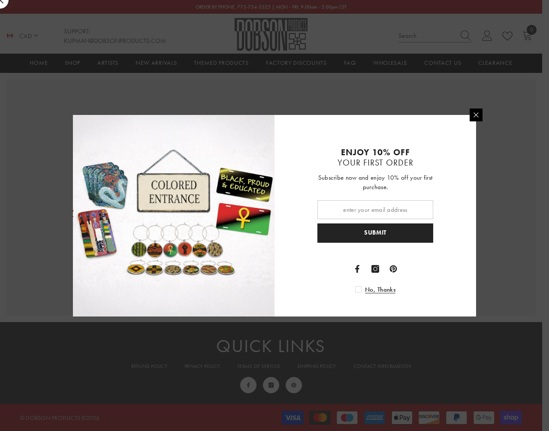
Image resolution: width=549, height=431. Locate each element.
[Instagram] (375, 269)
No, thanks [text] (380, 289)
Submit (375, 232)
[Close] (476, 115)
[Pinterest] (393, 269)
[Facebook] (357, 269)
